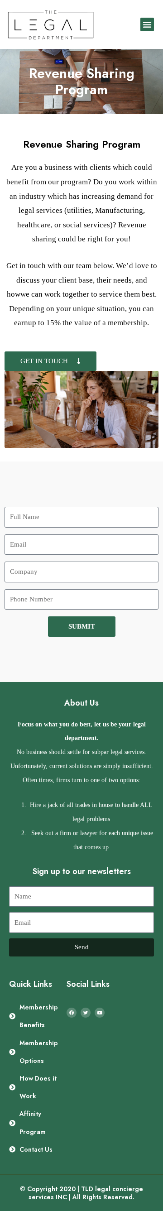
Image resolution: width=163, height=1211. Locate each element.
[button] (147, 24)
